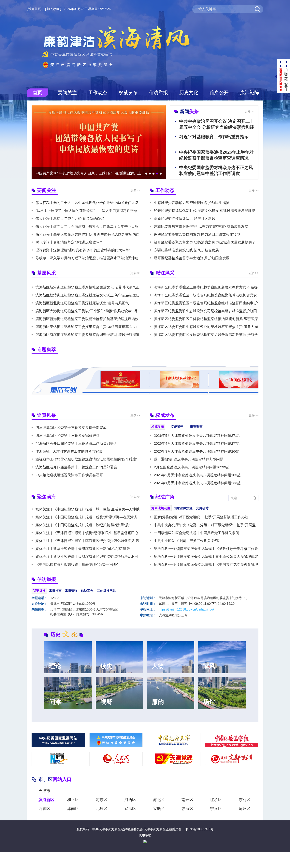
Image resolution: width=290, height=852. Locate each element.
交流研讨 (202, 508)
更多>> (249, 111)
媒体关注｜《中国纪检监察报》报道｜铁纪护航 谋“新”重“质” (83, 525)
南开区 (187, 800)
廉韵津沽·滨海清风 (116, 47)
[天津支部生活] (231, 759)
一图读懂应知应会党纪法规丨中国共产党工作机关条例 (196, 533)
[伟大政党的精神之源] (99, 142)
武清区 (130, 808)
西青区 (44, 808)
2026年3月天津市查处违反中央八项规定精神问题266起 (197, 451)
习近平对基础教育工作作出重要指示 (214, 136)
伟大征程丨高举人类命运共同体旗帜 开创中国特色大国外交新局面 (87, 234)
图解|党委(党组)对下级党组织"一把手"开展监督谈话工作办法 (201, 517)
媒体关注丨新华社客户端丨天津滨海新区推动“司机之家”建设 (83, 549)
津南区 (73, 808)
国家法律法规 (183, 508)
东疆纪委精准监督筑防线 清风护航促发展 (186, 250)
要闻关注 (67, 92)
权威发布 (128, 92)
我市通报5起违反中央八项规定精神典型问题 (188, 459)
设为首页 (34, 9)
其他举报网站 (106, 590)
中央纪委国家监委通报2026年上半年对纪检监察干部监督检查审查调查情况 (216, 155)
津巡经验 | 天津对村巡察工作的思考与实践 (69, 451)
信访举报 (158, 92)
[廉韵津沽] (116, 740)
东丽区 (245, 800)
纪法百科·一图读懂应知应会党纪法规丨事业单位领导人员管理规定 (206, 557)
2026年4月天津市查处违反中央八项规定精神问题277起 (197, 443)
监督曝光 (177, 426)
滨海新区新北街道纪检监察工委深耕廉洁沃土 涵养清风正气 (82, 303)
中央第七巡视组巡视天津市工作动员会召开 (69, 475)
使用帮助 (145, 835)
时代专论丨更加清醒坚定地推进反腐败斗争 (69, 242)
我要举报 (39, 590)
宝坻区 (159, 808)
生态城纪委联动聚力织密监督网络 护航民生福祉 (191, 203)
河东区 (102, 800)
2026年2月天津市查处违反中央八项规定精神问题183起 (197, 475)
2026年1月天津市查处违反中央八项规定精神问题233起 (197, 483)
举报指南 (55, 590)
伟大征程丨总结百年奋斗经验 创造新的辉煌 (70, 219)
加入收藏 (53, 9)
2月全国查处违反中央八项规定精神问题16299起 (192, 467)
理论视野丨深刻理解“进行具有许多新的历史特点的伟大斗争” (83, 250)
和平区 (73, 800)
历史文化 (188, 92)
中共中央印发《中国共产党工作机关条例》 (187, 541)
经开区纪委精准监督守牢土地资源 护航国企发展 (191, 258)
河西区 (130, 800)
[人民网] (116, 759)
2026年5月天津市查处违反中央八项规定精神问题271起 (197, 436)
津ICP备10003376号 (199, 829)
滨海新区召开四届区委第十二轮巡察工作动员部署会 (76, 467)
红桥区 (216, 800)
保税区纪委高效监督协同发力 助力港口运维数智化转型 (197, 234)
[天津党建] (173, 759)
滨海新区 (46, 800)
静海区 (187, 808)
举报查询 (71, 590)
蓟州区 (245, 808)
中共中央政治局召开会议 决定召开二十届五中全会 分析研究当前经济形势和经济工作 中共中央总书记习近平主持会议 (216, 127)
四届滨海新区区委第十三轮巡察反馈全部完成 (71, 428)
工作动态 (97, 92)
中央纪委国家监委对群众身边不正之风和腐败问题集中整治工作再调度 (216, 170)
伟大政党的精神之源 (51, 173)
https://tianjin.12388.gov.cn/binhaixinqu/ (186, 609)
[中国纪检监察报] (231, 740)
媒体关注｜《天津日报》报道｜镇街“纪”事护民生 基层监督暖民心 (87, 533)
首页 (37, 92)
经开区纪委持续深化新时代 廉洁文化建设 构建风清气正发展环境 (204, 211)
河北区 (159, 800)
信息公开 (219, 92)
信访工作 (87, 590)
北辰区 (102, 808)
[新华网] (58, 759)
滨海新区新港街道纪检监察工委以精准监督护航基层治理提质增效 (87, 319)
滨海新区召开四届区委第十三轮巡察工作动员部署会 (76, 443)
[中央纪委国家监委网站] (58, 740)
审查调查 (196, 426)
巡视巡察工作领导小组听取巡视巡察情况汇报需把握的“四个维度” (86, 459)
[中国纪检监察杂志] (173, 740)
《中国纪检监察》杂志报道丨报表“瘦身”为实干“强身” (77, 564)
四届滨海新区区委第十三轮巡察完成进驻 (67, 436)
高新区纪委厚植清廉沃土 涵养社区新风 (184, 219)
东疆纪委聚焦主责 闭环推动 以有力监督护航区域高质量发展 (201, 226)
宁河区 (216, 808)
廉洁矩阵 (249, 92)
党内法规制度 (160, 508)
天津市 (44, 791)
